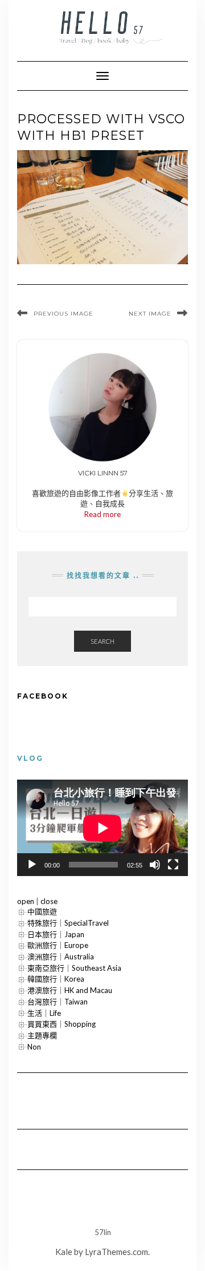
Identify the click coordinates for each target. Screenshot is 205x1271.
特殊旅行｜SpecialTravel (68, 922)
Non (34, 1046)
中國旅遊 (42, 911)
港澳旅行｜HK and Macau (69, 990)
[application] (102, 828)
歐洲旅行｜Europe (57, 945)
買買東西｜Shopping (61, 1023)
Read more (102, 514)
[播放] (32, 864)
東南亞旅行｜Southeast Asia (74, 968)
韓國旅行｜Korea (55, 978)
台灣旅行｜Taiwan (57, 1001)
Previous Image (63, 313)
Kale (63, 1251)
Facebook (42, 696)
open (25, 901)
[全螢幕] (173, 864)
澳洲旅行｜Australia (60, 956)
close (49, 901)
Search (102, 641)
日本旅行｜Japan (55, 934)
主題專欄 (42, 1035)
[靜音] (155, 864)
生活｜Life (44, 1013)
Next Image (150, 313)
